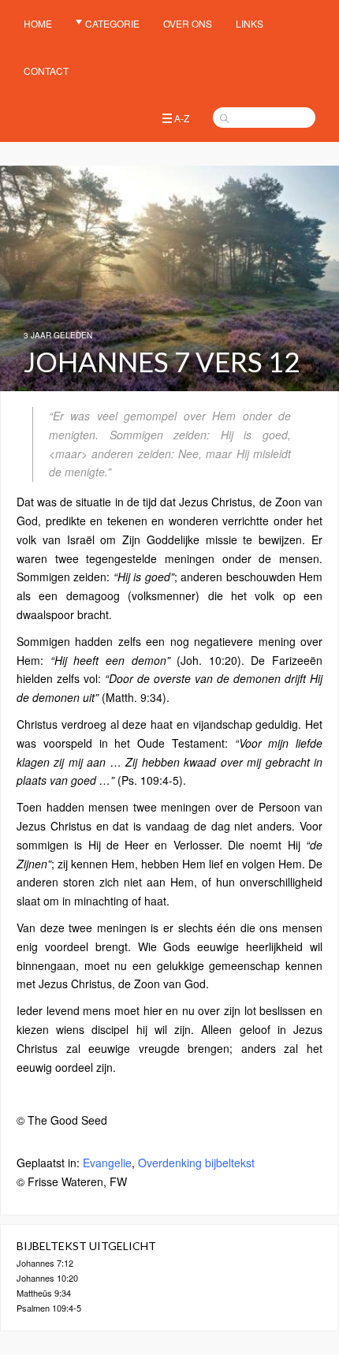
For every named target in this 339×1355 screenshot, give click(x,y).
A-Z (181, 118)
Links (249, 23)
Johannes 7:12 (45, 1262)
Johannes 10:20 (47, 1277)
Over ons (187, 23)
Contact (46, 70)
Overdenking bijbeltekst (196, 1162)
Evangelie (107, 1162)
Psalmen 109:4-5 (49, 1307)
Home (38, 23)
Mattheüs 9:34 (44, 1292)
